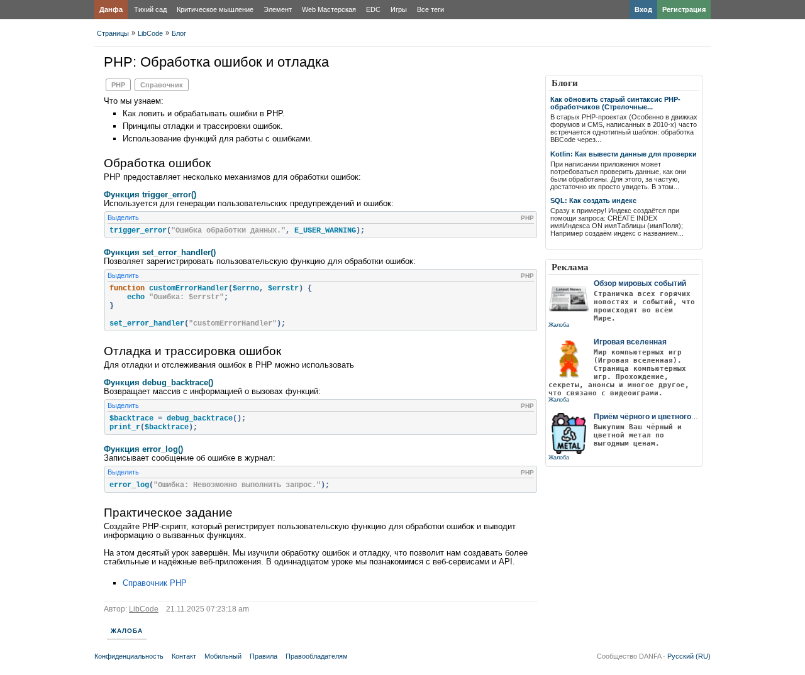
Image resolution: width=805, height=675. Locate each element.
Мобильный (223, 656)
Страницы (113, 33)
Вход (643, 9)
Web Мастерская (329, 9)
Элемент (278, 9)
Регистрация (684, 9)
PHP (118, 85)
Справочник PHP (155, 583)
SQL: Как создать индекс (593, 200)
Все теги (430, 9)
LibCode (150, 33)
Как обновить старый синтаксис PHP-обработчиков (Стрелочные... (615, 103)
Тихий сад (150, 9)
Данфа (111, 9)
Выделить (123, 217)
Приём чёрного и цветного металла (660, 416)
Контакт (184, 656)
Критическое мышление (215, 9)
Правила (263, 656)
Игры (399, 9)
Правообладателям (317, 656)
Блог (179, 33)
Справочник (161, 85)
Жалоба (127, 630)
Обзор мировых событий (640, 283)
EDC (373, 9)
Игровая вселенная (630, 342)
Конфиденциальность (129, 656)
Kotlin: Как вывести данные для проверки (623, 154)
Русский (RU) (689, 656)
